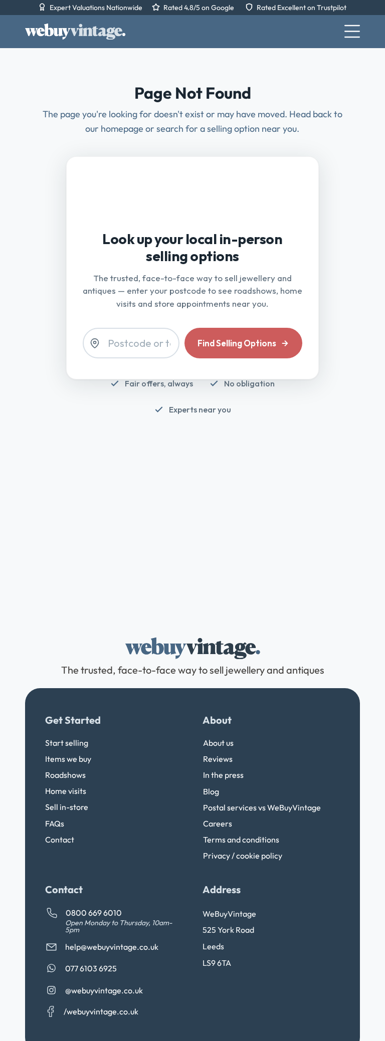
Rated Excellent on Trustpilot (301, 7)
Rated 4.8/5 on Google (199, 7)
